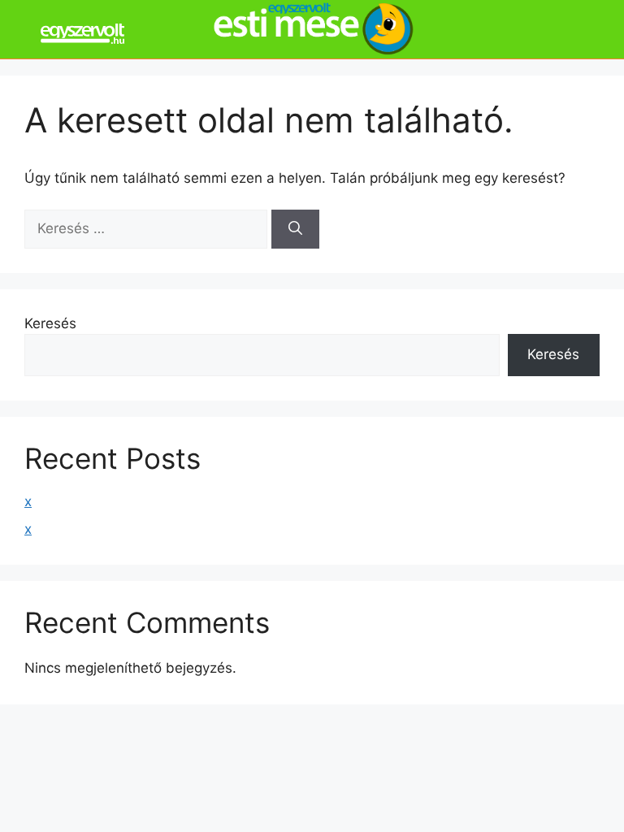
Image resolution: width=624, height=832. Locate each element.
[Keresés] (295, 229)
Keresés (50, 323)
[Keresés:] (147, 228)
